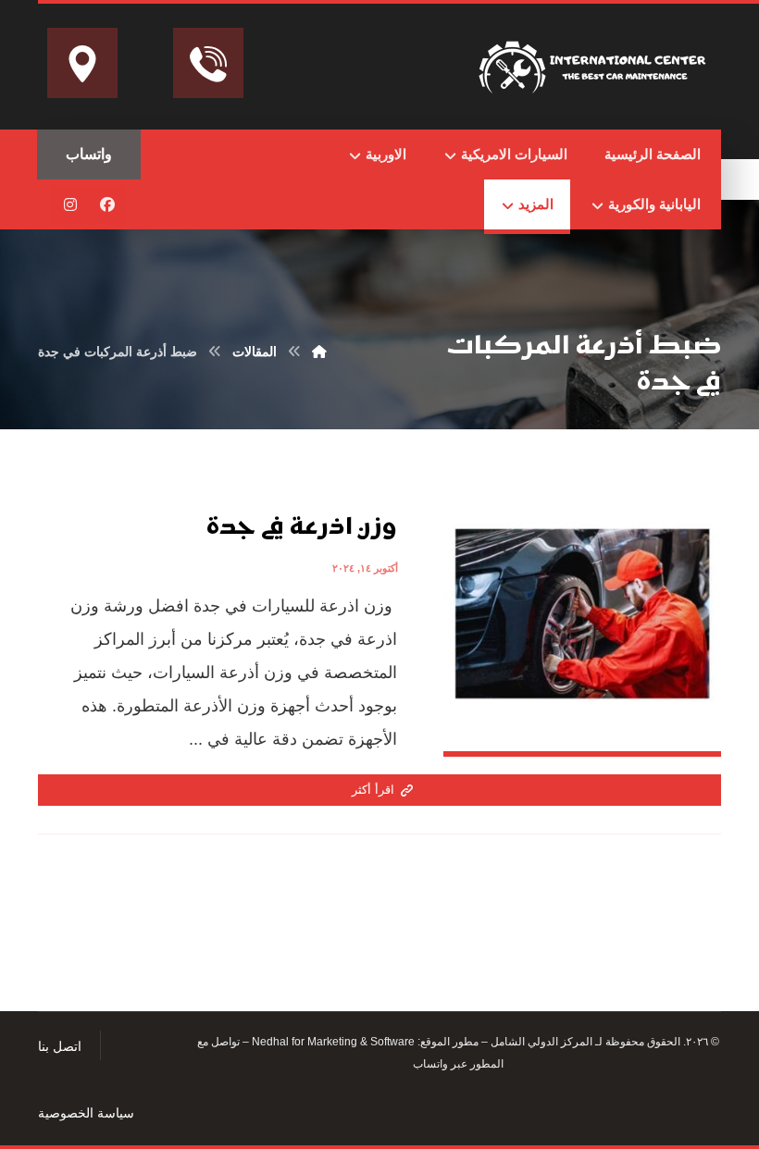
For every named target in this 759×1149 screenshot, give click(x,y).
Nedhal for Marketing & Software (332, 1041)
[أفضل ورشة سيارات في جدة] (595, 63)
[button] (107, 204)
